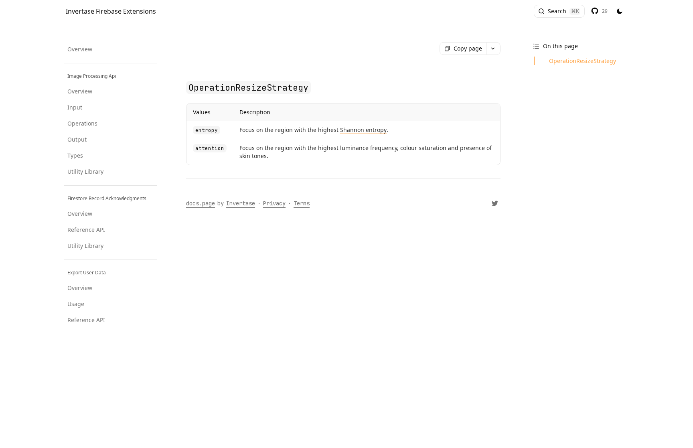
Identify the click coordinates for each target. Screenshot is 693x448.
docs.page (200, 203)
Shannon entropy (363, 130)
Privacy (274, 203)
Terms (302, 203)
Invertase (240, 203)
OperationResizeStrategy (582, 61)
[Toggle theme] (619, 11)
